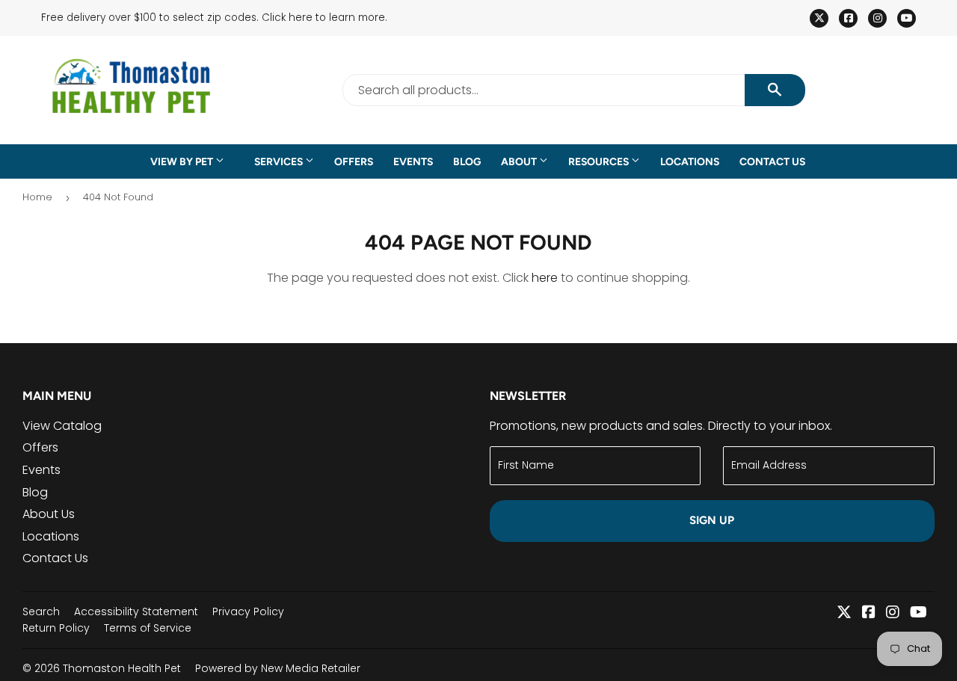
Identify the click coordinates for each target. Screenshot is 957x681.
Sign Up (711, 520)
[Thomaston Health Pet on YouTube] (918, 613)
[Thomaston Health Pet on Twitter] (844, 613)
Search (41, 611)
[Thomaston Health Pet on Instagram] (892, 613)
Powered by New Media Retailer (277, 668)
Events (413, 161)
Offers (353, 161)
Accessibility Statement (136, 611)
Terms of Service (147, 627)
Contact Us (772, 161)
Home (37, 197)
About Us (48, 514)
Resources (599, 161)
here (545, 277)
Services (279, 161)
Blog (467, 161)
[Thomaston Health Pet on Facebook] (869, 613)
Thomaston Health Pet (122, 668)
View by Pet (182, 161)
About (520, 161)
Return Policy (56, 627)
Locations (689, 161)
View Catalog (62, 425)
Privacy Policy (248, 611)
